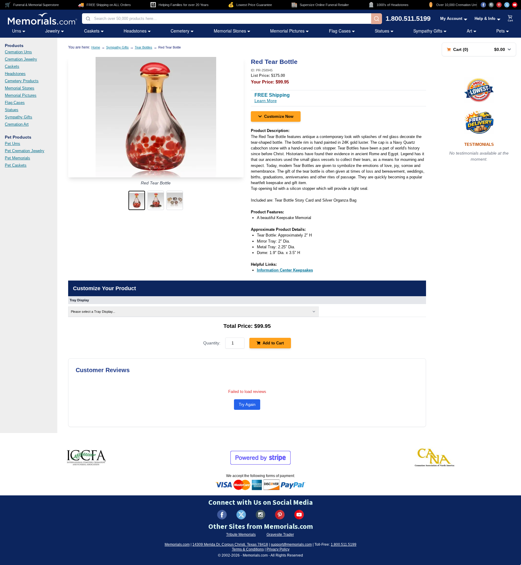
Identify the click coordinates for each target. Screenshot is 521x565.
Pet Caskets (16, 165)
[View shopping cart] (510, 18)
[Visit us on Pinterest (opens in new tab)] (499, 5)
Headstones (135, 31)
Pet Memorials (17, 158)
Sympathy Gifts (427, 31)
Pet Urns (12, 143)
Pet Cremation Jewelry (24, 151)
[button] (136, 200)
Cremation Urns (18, 52)
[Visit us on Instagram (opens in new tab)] (491, 5)
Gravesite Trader (280, 534)
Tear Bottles (143, 47)
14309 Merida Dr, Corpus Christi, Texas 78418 (230, 544)
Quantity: (211, 343)
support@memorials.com (291, 544)
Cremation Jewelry (21, 59)
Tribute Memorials (241, 534)
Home (95, 47)
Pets (500, 31)
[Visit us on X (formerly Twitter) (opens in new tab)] (241, 514)
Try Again (247, 404)
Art (469, 31)
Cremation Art (17, 124)
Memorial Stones (230, 31)
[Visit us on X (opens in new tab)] (507, 5)
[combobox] (226, 18)
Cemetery (180, 31)
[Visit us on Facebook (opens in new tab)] (483, 5)
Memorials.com (177, 544)
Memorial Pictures (287, 31)
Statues (382, 31)
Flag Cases (340, 31)
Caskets (91, 31)
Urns (16, 31)
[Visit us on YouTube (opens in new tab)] (514, 5)
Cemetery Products (22, 81)
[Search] (376, 18)
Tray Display (79, 300)
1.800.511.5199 (408, 18)
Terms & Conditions (248, 549)
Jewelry (52, 31)
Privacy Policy (278, 549)
